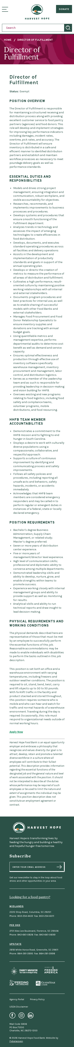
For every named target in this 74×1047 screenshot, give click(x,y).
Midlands (16, 906)
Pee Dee (14, 925)
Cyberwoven (16, 1041)
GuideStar (45, 983)
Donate (64, 9)
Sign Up (59, 867)
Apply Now (16, 732)
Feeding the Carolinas (18, 982)
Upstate (15, 944)
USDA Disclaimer (18, 1006)
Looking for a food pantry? (29, 897)
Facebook (12, 1015)
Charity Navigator (23, 971)
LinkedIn (31, 1015)
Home (7, 40)
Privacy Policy (37, 999)
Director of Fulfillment (35, 40)
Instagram (21, 1015)
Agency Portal (16, 999)
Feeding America (51, 970)
